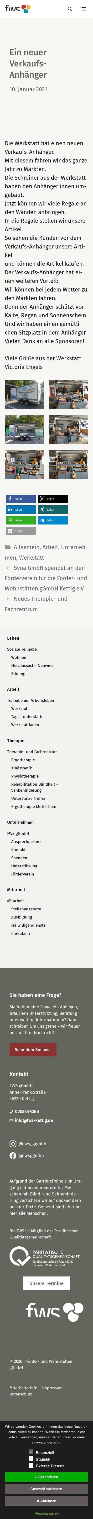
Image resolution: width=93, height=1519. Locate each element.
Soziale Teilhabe (22, 649)
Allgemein (27, 547)
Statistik (43, 1459)
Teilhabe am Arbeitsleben (30, 700)
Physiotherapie (25, 776)
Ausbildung (21, 917)
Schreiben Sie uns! (32, 1049)
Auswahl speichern (46, 1489)
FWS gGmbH (18, 833)
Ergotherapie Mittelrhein (33, 806)
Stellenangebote (26, 909)
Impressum (52, 1387)
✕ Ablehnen (46, 1501)
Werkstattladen (25, 724)
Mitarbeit (15, 900)
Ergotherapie (23, 759)
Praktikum (20, 933)
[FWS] (18, 9)
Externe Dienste (50, 1466)
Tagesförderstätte (27, 716)
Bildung (18, 673)
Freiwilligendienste (28, 925)
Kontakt (18, 849)
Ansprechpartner (26, 841)
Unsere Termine (46, 1283)
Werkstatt (31, 557)
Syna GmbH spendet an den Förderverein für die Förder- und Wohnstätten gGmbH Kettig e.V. (46, 578)
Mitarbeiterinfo (23, 1387)
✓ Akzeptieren (46, 1477)
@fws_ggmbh (32, 1143)
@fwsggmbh (31, 1155)
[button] (24, 394)
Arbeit (50, 547)
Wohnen (18, 657)
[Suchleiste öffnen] (70, 9)
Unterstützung (24, 866)
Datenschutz (21, 1394)
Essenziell (45, 1453)
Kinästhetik (21, 768)
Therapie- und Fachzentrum (32, 751)
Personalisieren (47, 1513)
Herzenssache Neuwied (32, 665)
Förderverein (22, 874)
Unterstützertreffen (28, 798)
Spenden (19, 857)
